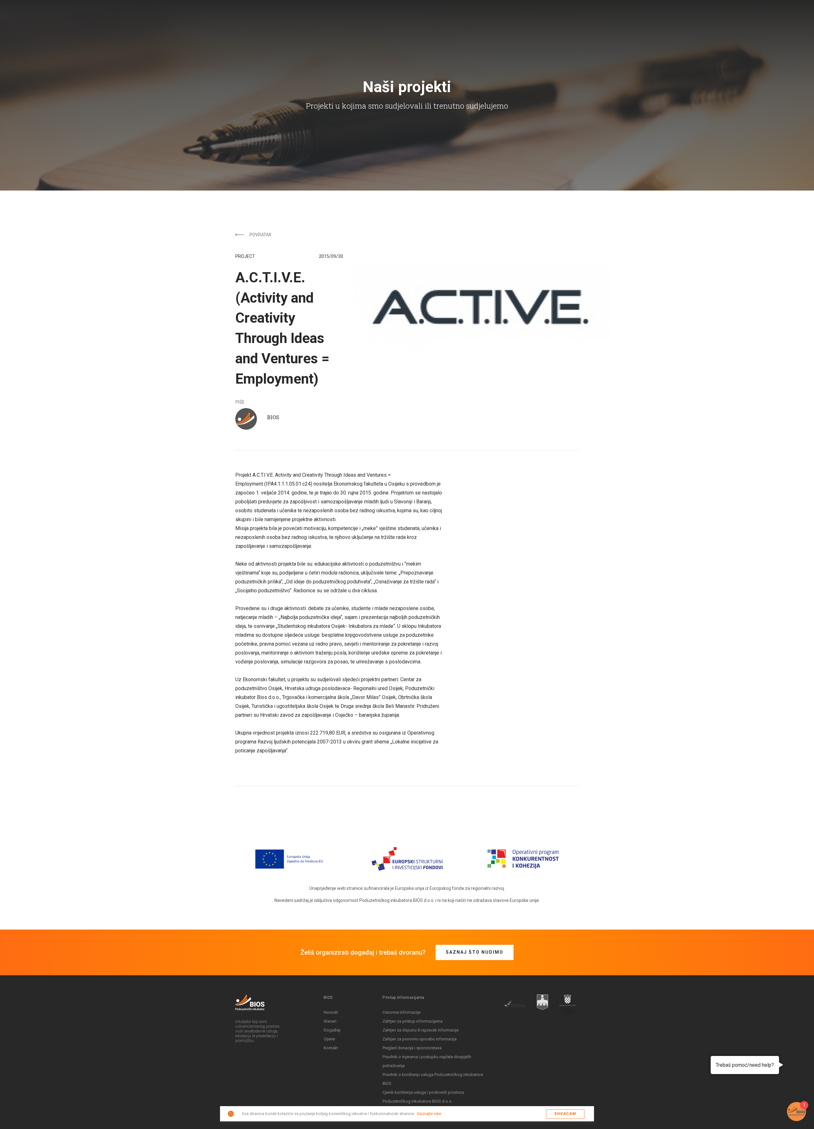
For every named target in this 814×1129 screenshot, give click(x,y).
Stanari (330, 1021)
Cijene (329, 1039)
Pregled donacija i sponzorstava (412, 1047)
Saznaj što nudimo (474, 952)
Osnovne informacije (401, 1012)
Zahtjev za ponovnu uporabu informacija (420, 1039)
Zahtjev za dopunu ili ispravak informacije (421, 1030)
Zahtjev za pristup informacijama (413, 1021)
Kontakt (331, 1047)
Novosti (331, 1012)
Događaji (332, 1030)
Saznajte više (429, 1113)
